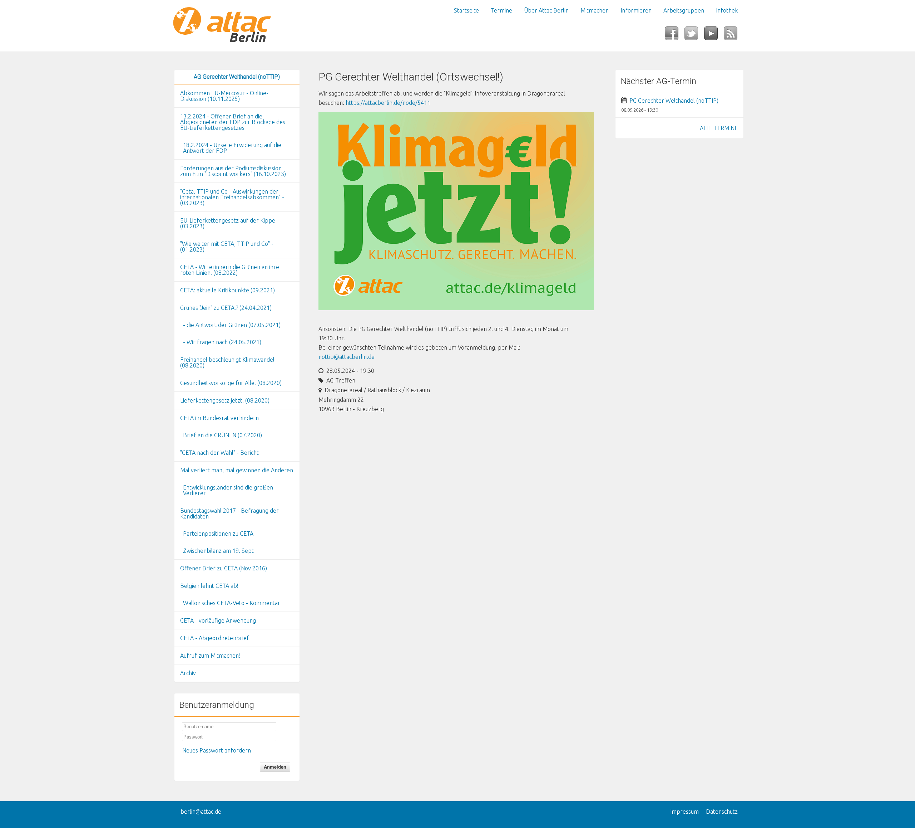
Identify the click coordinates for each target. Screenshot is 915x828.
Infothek (727, 10)
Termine (501, 10)
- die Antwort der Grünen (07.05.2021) (232, 325)
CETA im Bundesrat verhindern (219, 418)
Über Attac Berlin (546, 10)
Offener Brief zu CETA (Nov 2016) (223, 568)
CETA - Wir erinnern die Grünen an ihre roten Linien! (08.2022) (229, 270)
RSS (733, 35)
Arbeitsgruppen (683, 10)
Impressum (684, 811)
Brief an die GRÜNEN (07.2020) (222, 435)
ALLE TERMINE (719, 128)
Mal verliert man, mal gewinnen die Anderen (236, 470)
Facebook (674, 35)
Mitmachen (594, 10)
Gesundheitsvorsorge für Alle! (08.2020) (231, 383)
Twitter (694, 35)
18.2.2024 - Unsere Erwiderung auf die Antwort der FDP (232, 148)
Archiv (188, 673)
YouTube (714, 35)
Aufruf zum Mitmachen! (210, 655)
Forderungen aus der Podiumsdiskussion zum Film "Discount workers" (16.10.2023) (233, 171)
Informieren (636, 10)
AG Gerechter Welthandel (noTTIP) (237, 76)
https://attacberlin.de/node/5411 (388, 102)
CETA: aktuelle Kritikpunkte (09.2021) (227, 290)
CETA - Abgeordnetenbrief (214, 638)
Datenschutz (722, 811)
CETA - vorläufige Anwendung (218, 620)
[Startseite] (237, 26)
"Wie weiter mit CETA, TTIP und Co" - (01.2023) (226, 246)
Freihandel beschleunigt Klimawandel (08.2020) (227, 362)
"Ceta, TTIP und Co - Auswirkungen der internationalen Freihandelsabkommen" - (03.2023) (232, 197)
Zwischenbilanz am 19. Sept (218, 550)
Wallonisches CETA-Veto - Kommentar (231, 603)
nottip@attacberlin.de (346, 357)
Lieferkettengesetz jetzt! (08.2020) (224, 400)
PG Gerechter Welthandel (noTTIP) (673, 100)
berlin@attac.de (200, 811)
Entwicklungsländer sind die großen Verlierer (228, 490)
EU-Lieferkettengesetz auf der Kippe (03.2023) (227, 223)
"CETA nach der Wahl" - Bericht (219, 452)
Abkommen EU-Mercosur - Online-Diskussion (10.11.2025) (224, 96)
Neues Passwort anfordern (216, 750)
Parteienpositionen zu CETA (218, 533)
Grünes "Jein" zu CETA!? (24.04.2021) (226, 308)
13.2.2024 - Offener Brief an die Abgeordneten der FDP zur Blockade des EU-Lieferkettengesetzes (232, 122)
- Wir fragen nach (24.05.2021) (222, 342)
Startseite (466, 10)
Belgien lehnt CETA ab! (209, 586)
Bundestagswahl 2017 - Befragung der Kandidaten (229, 513)
